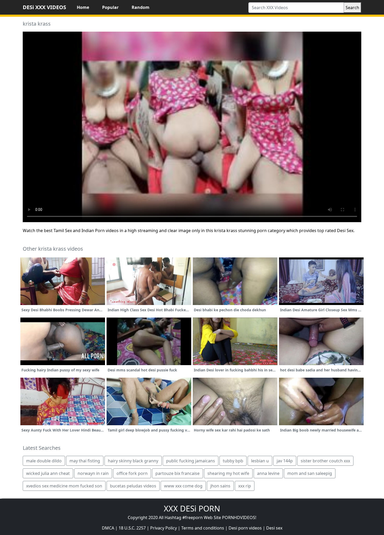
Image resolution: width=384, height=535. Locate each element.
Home (83, 7)
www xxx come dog (183, 486)
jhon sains (220, 486)
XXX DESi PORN (192, 508)
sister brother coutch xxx (325, 461)
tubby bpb (233, 461)
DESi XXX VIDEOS (44, 7)
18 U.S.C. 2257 (132, 528)
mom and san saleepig (309, 473)
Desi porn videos (245, 528)
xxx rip (244, 486)
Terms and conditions (202, 528)
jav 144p (285, 461)
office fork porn (132, 473)
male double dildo (44, 461)
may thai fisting (84, 461)
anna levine (268, 473)
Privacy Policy (163, 528)
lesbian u (260, 461)
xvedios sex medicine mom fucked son (64, 486)
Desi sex (274, 528)
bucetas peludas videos (133, 486)
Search (352, 7)
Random (140, 7)
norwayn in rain (93, 473)
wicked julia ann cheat (48, 473)
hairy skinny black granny (133, 461)
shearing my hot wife (228, 473)
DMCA (108, 528)
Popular (110, 7)
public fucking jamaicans (190, 461)
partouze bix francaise (177, 473)
